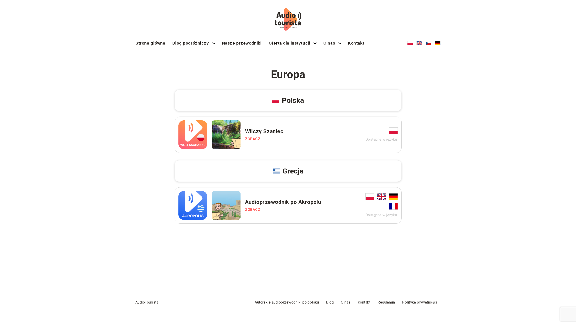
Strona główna (150, 43)
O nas (329, 43)
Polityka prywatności (419, 302)
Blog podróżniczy (190, 43)
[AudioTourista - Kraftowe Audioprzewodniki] (288, 19)
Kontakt (356, 43)
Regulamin (386, 302)
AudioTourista (146, 302)
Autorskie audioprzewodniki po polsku (287, 302)
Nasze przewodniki (242, 43)
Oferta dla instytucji (289, 43)
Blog (330, 302)
